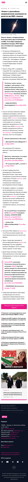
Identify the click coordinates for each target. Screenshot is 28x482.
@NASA (14, 266)
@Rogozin (8, 276)
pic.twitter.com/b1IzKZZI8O (13, 283)
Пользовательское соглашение (9, 408)
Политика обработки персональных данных (12, 410)
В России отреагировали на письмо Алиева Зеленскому (13, 393)
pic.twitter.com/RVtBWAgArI (13, 100)
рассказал (23, 231)
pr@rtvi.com (13, 434)
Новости (6, 390)
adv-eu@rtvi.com (14, 436)
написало (18, 126)
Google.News (5, 447)
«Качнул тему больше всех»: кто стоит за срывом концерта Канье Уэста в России (13, 332)
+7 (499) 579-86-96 (9, 429)
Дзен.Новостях (8, 445)
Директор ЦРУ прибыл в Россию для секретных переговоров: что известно (13, 319)
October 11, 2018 (9, 288)
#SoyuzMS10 (13, 213)
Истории (4, 8)
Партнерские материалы (8, 438)
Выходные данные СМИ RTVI (8, 405)
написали (13, 196)
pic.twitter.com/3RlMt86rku (13, 219)
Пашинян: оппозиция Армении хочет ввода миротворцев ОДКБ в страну (13, 313)
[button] (26, 2)
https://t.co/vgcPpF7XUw (12, 217)
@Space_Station (14, 96)
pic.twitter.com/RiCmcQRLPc (14, 160)
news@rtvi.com (14, 432)
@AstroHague (8, 94)
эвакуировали (7, 132)
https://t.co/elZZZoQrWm (12, 98)
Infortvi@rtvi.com (18, 430)
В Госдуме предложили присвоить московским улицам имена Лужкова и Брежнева (13, 344)
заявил (21, 242)
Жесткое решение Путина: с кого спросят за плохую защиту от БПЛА (12, 337)
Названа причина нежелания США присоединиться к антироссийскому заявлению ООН (13, 325)
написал (14, 118)
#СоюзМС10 (8, 262)
